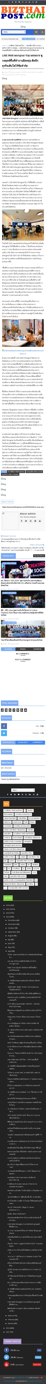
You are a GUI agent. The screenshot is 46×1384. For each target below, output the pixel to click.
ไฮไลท (6, 872)
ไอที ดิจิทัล (22, 818)
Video (12, 861)
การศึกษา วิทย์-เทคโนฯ (19, 39)
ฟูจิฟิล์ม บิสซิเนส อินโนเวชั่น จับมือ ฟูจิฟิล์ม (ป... (24, 993)
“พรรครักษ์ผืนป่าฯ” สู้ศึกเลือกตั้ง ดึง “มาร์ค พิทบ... (24, 1197)
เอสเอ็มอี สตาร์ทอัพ (11, 853)
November (12, 924)
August (11, 936)
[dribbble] (22, 2)
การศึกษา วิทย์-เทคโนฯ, (29, 72)
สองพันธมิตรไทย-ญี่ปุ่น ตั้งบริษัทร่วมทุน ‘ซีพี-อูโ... (24, 1148)
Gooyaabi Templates (34, 1381)
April (10, 951)
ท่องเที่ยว (7, 834)
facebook (37, 649)
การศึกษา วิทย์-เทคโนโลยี (23, 834)
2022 (8, 1328)
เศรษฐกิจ (27, 841)
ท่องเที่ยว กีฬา (27, 853)
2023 (8, 917)
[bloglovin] (19, 2)
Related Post (8, 556)
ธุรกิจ (29, 868)
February (11, 1319)
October (11, 928)
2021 (8, 1332)
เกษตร (23, 857)
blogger (8, 649)
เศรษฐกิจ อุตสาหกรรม (12, 845)
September (12, 932)
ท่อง (6, 876)
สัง (29, 865)
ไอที (25, 822)
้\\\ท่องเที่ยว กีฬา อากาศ (18, 888)
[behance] (29, 2)
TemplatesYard (9, 1381)
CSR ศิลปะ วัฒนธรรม (32, 838)
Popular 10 (8, 742)
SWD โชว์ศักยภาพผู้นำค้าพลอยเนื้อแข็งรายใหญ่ (24, 1043)
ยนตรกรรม (17, 822)
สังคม (32, 822)
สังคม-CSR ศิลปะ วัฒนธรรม (14, 830)
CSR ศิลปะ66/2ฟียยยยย (21, 872)
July (9, 939)
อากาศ (36, 868)
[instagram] (33, 2)
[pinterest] (16, 2)
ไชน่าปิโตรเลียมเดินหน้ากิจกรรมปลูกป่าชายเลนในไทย (21, 640)
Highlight (23, 742)
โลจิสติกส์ (8, 865)
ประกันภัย (8, 826)
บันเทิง (30, 810)
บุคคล (23, 865)
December (12, 920)
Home (4, 45)
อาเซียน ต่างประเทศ (22, 826)
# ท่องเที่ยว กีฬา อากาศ (34, 472)
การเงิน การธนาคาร (23, 814)
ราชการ (7, 838)
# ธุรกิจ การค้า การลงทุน (10, 474)
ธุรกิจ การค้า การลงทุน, (18, 75)
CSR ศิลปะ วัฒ (33, 857)
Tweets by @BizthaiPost (10, 779)
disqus (22, 649)
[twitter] (12, 2)
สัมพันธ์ (35, 865)
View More (40, 556)
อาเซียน (30, 884)
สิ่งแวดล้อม (8, 814)
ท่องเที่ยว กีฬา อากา (17, 876)
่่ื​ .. (5, 888)
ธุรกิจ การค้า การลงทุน (9, 48)
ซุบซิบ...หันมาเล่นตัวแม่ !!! (16, 1214)
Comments (38, 742)
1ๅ (9, 868)
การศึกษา (16, 868)
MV (5, 861)
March (10, 1315)
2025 (8, 909)
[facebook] (9, 2)
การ (34, 872)
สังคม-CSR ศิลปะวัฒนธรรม (14, 849)
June (10, 943)
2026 (8, 905)
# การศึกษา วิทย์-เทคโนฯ (16, 472)
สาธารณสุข (17, 838)
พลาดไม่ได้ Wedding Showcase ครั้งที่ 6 (21, 1098)
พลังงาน (7, 822)
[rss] (26, 2)
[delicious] (36, 2)
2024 (8, 913)
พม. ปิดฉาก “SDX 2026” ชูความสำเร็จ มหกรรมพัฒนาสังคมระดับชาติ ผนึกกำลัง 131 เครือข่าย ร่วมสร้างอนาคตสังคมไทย (22, 583)
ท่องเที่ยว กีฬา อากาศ (34, 45)
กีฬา (16, 865)
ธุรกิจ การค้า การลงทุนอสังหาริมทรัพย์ (18, 880)
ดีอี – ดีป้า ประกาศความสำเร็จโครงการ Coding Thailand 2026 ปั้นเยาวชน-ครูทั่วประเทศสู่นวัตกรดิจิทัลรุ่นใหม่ (22, 612)
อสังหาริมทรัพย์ (10, 818)
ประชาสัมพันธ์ (34, 818)
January (11, 1323)
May (10, 947)
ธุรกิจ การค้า (9, 857)
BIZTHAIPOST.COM (21, 1378)
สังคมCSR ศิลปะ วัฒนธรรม (14, 884)
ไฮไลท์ (30, 830)
